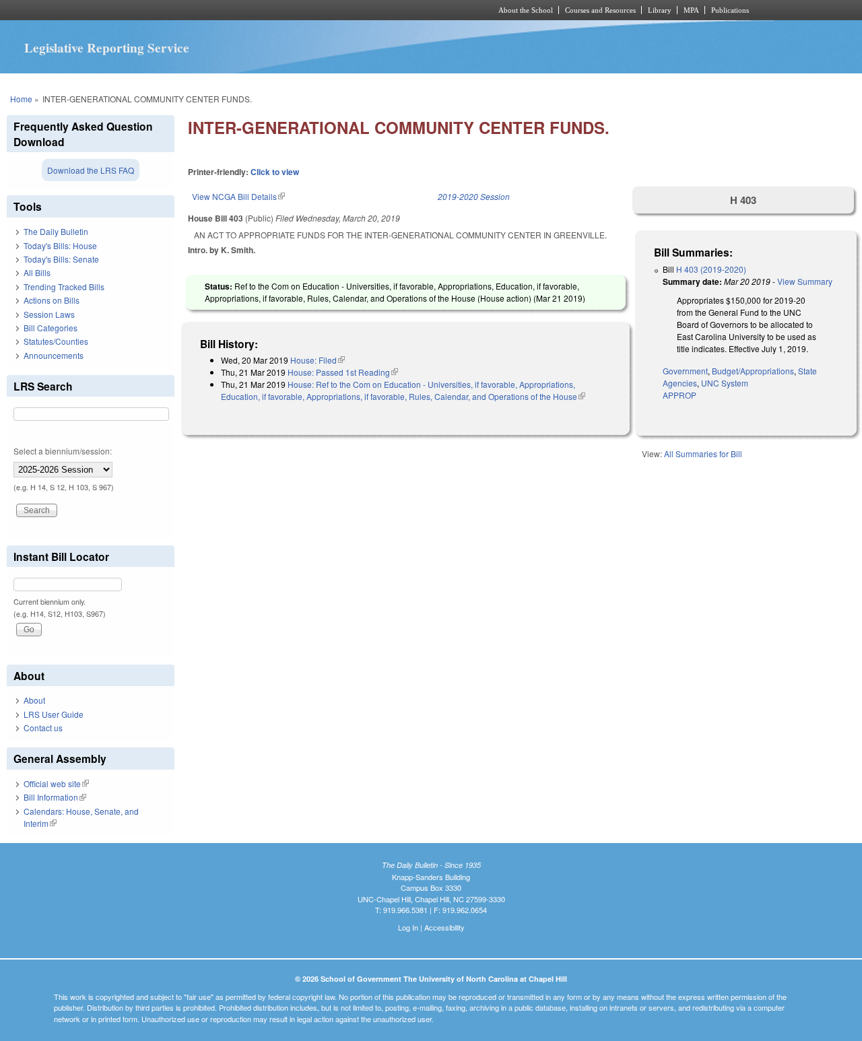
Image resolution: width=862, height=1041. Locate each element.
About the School (525, 10)
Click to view (275, 172)
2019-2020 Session (474, 196)
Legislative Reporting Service (106, 47)
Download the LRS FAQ (90, 170)
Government (685, 370)
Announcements (54, 355)
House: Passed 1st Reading (343, 372)
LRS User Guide (54, 714)
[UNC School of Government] (253, 10)
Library (659, 10)
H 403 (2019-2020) (711, 269)
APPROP (679, 395)
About (34, 700)
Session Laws (49, 314)
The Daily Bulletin (56, 231)
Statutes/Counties (56, 341)
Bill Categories (50, 327)
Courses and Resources (600, 10)
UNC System (724, 383)
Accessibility (444, 927)
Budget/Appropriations (753, 370)
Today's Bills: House (60, 245)
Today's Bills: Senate (61, 259)
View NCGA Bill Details (238, 196)
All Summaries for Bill (703, 453)
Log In (408, 927)
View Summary (804, 281)
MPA (691, 10)
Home (21, 98)
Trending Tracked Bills (64, 286)
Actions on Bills (51, 300)
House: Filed (317, 360)
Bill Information (55, 797)
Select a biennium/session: (62, 451)
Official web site (56, 783)
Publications (730, 10)
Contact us (43, 727)
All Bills (37, 272)
